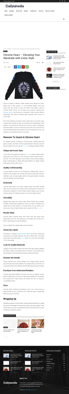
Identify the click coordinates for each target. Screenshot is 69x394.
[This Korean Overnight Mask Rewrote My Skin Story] (37, 323)
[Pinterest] (23, 67)
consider (25, 146)
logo (22, 238)
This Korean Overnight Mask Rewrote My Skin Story (36, 331)
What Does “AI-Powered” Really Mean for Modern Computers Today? (59, 76)
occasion (40, 208)
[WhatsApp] (27, 67)
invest (28, 154)
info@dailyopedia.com (31, 389)
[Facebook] (60, 1)
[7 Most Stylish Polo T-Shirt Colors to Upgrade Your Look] (23, 323)
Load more (55, 81)
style (22, 105)
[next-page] (7, 337)
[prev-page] (4, 337)
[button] (64, 19)
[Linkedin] (65, 1)
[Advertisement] (34, 33)
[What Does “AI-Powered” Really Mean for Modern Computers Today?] (49, 76)
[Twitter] (19, 67)
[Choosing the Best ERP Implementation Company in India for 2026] (49, 57)
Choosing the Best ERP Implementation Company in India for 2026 (59, 57)
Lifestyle (9, 49)
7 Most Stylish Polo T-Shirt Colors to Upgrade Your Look (23, 331)
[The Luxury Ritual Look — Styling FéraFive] (9, 323)
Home (4, 49)
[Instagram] (62, 1)
